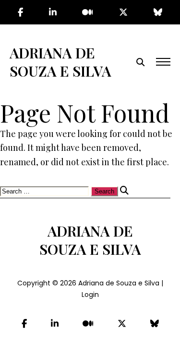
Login (90, 294)
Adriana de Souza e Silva (60, 62)
